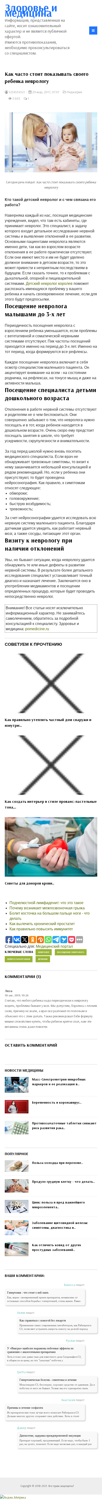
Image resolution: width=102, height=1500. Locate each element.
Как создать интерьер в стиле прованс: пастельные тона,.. (51, 804)
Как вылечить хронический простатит (42, 924)
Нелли (21, 1313)
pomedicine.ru (37, 629)
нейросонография (18, 959)
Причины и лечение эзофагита (25, 1407)
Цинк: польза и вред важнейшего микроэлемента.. (58, 1204)
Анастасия (68, 1400)
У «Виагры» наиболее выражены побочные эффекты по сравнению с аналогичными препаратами (40, 1350)
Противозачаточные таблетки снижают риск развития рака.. (64, 1125)
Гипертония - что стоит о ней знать (27, 1292)
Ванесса (69, 1285)
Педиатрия (74, 92)
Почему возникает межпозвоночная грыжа (47, 908)
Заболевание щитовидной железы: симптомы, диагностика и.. (60, 1225)
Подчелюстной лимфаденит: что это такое (46, 903)
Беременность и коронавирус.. (57, 1102)
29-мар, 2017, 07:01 (45, 92)
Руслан (70, 1340)
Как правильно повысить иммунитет (41, 929)
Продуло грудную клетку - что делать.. (63, 1181)
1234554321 (16, 92)
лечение (43, 959)
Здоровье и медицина (31, 10)
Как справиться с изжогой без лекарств (42, 1320)
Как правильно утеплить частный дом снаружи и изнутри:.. (48, 722)
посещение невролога (70, 952)
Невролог (43, 952)
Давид (21, 1428)
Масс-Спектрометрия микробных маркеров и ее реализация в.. (59, 1081)
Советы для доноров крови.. (29, 883)
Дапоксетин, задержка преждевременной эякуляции (50, 1435)
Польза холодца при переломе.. (57, 1163)
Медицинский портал (54, 946)
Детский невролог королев (49, 284)
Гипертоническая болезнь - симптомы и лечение (48, 1380)
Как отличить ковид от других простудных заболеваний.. (56, 1247)
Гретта (21, 1372)
